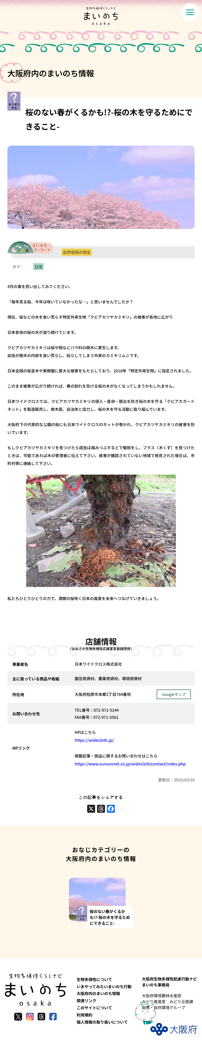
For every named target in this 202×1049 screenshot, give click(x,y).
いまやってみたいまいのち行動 (104, 986)
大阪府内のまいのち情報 (98, 993)
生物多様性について (94, 979)
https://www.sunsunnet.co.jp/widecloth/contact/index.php (130, 764)
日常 (38, 267)
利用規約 (84, 1015)
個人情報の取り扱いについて (102, 1022)
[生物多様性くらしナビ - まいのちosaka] (101, 16)
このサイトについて (94, 1008)
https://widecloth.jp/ (94, 740)
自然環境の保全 (76, 252)
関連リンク (86, 1000)
